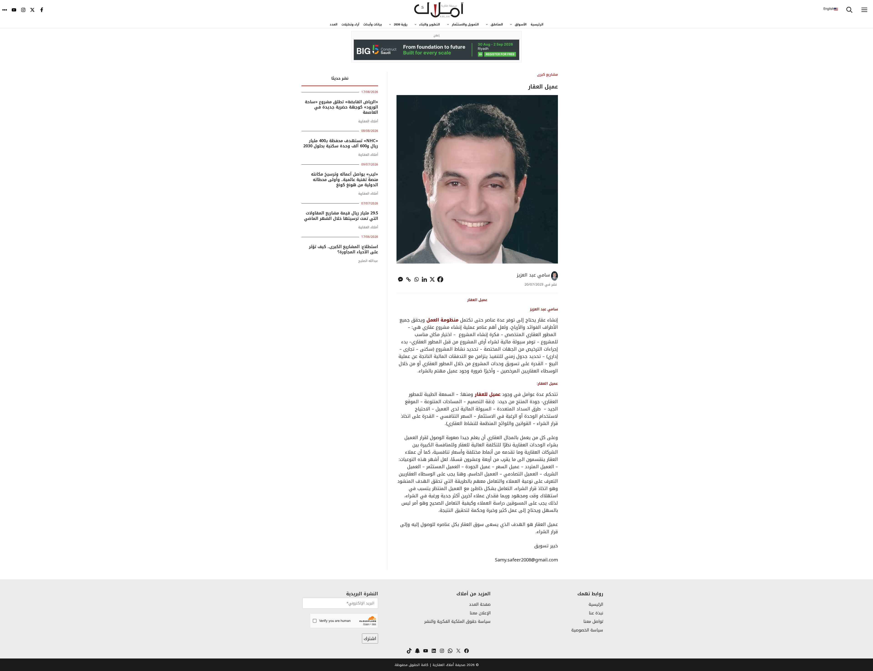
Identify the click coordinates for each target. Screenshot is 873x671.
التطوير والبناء (429, 24)
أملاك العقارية (368, 121)
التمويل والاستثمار (465, 24)
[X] (432, 279)
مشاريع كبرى (547, 74)
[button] (849, 10)
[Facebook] (440, 279)
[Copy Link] (408, 279)
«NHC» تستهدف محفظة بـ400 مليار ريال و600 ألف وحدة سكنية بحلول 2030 (340, 143)
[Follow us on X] (32, 10)
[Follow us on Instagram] (23, 10)
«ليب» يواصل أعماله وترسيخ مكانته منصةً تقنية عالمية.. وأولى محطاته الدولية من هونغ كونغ (344, 179)
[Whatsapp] (416, 279)
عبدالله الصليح (368, 261)
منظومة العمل (442, 320)
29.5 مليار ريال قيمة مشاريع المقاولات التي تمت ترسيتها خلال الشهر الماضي (341, 215)
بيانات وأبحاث (372, 24)
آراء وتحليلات (350, 24)
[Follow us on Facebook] (41, 10)
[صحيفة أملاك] (439, 10)
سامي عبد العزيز (533, 275)
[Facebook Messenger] (400, 279)
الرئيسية (537, 24)
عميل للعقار (488, 394)
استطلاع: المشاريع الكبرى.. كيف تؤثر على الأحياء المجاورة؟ (343, 249)
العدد (333, 24)
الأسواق (521, 24)
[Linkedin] (424, 279)
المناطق (497, 24)
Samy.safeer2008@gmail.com (526, 559)
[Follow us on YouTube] (14, 10)
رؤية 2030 (400, 24)
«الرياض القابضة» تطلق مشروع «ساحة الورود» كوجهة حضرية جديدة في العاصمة (341, 107)
